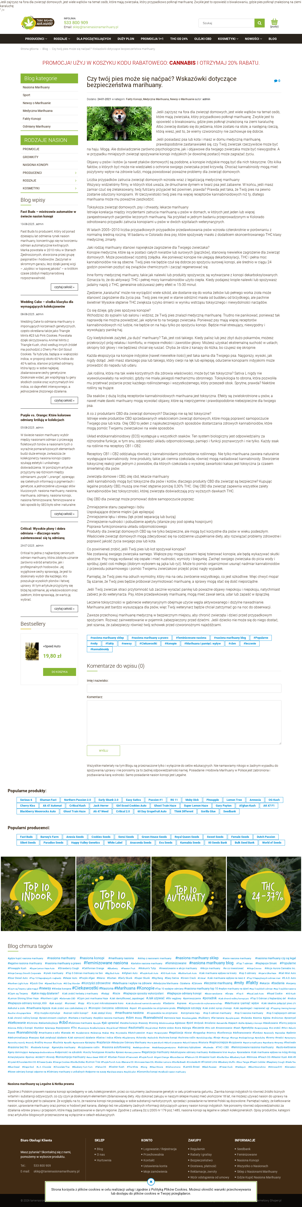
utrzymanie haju (191, 1013)
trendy (51, 1057)
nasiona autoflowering (116, 1047)
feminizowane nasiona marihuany (253, 1047)
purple (97, 1023)
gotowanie (79, 1042)
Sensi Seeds (126, 836)
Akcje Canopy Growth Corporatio (25, 973)
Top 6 (240, 993)
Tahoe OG (101, 1067)
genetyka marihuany (64, 1047)
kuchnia (58, 1042)
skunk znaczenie (174, 1042)
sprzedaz (280, 1033)
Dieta (118, 1037)
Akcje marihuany (211, 968)
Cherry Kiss (27, 805)
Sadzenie (169, 1003)
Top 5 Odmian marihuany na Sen (85, 973)
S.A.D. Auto (290, 978)
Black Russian (210, 1067)
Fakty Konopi (32, 118)
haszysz (34, 1037)
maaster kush (208, 1057)
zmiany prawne (133, 1052)
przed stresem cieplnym (54, 1018)
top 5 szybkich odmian (262, 989)
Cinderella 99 (194, 1062)
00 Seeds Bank (217, 842)
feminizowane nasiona (107, 962)
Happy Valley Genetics (85, 842)
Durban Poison (117, 1057)
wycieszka (122, 1033)
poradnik (211, 998)
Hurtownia (104, 1160)
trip (113, 1033)
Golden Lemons (163, 1062)
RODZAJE (29, 180)
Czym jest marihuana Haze (93, 998)
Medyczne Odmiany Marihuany (129, 1042)
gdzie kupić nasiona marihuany (26, 958)
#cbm (232, 643)
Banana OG (128, 1062)
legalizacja (176, 1032)
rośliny (39, 1042)
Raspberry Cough (276, 1062)
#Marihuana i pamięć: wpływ (202, 643)
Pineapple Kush (17, 968)
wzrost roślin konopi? (76, 1013)
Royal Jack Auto (256, 993)
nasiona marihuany (62, 958)
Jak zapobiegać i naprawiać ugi (252, 1008)
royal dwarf (113, 1028)
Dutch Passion (266, 836)
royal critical (152, 1028)
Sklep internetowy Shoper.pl (264, 1200)
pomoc (30, 1057)
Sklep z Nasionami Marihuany (257, 1171)
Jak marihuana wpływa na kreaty (219, 973)
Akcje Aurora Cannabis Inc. (281, 968)
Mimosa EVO (276, 1067)
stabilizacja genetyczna (164, 1047)
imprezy (279, 1042)
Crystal (12, 1062)
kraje (217, 1037)
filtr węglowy (174, 998)
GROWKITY (30, 157)
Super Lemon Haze (196, 805)
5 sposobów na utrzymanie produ (158, 1008)
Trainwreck (132, 1057)
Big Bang (158, 978)
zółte (242, 1023)
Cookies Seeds (101, 836)
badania (279, 983)
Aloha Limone (173, 1067)
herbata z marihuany (81, 1018)
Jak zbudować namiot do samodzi (144, 1003)
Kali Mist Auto (288, 973)
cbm (131, 1017)
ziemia (258, 1018)
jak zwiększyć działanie (54, 1037)
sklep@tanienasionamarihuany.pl (95, 27)
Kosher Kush (117, 1066)
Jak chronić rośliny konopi (23, 1018)
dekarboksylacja (49, 1023)
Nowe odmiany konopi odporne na (27, 1071)
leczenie (199, 1027)
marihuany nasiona (122, 958)
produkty (260, 1037)
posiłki (68, 1042)
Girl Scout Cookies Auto (131, 805)
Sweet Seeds (215, 836)
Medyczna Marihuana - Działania (172, 983)
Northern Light (50, 998)
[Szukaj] (259, 23)
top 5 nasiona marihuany (249, 1013)
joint (190, 1023)
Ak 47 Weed (100, 811)
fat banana (218, 1018)
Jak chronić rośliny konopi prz (234, 998)
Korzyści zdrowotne (97, 983)
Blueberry (113, 968)
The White (133, 1067)
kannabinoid (154, 1018)
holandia (247, 1018)
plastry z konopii (254, 1023)
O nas (101, 1154)
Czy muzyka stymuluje (48, 1013)
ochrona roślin (187, 1037)
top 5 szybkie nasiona (285, 989)
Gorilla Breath (179, 1062)
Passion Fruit (128, 968)
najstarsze (104, 1042)
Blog (100, 1149)
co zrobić (276, 1028)
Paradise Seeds (53, 842)
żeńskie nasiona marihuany (147, 963)
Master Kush (280, 1057)
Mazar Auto (71, 978)
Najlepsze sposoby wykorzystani (144, 993)
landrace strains (115, 1072)
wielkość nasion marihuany (173, 1072)
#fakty (109, 643)
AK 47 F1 (269, 805)
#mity (94, 643)
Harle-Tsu (291, 1062)
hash (237, 1028)
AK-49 (292, 1057)
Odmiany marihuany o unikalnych (66, 1071)
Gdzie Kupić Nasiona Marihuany (259, 1177)
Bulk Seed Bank (244, 842)
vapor (150, 1033)
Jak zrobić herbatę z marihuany (81, 993)
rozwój (30, 1042)
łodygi (106, 993)
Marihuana (126, 988)
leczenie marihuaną (219, 983)
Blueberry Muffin (227, 1062)
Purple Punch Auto (111, 1062)
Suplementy (129, 1037)
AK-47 (104, 1057)
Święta (230, 993)
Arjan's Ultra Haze (268, 973)
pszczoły (269, 1033)
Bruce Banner (177, 1057)
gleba (267, 1018)
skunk (293, 1028)
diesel (124, 1028)
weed (12, 1032)
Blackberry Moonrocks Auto (38, 811)
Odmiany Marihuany (37, 126)
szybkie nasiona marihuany (109, 1018)
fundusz (258, 1032)
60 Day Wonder (72, 983)
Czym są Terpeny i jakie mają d (23, 989)
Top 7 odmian (245, 963)
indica (292, 998)
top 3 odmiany (248, 973)
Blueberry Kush (238, 1057)
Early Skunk (126, 978)
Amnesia (255, 799)
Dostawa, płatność (203, 1166)
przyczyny (291, 1037)
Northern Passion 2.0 (77, 799)
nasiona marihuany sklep (198, 958)
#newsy (127, 643)
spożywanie (63, 1028)
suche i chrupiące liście (20, 1013)
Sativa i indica (105, 1037)
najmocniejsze (219, 1042)
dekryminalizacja (18, 1037)
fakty (253, 982)
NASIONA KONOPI (35, 165)
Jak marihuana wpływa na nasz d (227, 978)
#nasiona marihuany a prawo (150, 637)
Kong (144, 1067)
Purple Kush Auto (149, 973)
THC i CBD (223, 1047)
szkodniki (153, 1037)
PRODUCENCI (32, 173)
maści (280, 1037)
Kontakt (149, 1160)
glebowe (180, 1023)
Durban (112, 978)
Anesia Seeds (75, 836)
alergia (187, 1028)
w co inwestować (234, 968)
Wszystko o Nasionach (252, 1166)
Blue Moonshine (258, 1067)
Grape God (28, 1067)
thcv (285, 1028)
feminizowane (176, 963)
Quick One (37, 983)
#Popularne (261, 637)
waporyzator (162, 1033)
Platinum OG (192, 1057)
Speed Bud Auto (54, 983)
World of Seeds (271, 842)
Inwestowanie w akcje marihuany (179, 968)
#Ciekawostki (148, 643)
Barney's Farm (49, 836)
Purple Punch (146, 1057)
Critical (202, 978)
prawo (120, 1052)
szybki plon (130, 1072)
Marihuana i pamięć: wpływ (242, 1003)
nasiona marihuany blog (212, 963)
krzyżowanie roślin (89, 1047)
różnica (12, 1028)
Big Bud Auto (113, 973)
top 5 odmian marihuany (218, 1013)
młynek (200, 1023)
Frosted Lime (210, 1062)
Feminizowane (247, 1154)
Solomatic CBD (68, 998)
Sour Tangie (243, 1062)
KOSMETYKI (31, 188)
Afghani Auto (130, 973)
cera (178, 1028)
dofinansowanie (242, 1032)
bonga (234, 1037)
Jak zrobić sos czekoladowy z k (70, 1008)
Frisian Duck (227, 1067)
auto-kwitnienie (287, 1047)
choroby (142, 1037)
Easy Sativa (133, 799)
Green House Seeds (154, 836)
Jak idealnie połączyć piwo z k (279, 1003)
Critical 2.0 (123, 811)
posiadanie (244, 1052)
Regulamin (197, 1149)
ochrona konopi (169, 1037)
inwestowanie (224, 1028)
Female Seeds (240, 836)
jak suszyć (56, 1003)
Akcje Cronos (254, 968)
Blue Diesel (14, 1067)
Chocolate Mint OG (27, 1062)
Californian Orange (94, 968)
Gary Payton (223, 805)
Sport (26, 95)
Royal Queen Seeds (187, 836)
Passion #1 (156, 799)
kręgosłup (200, 1032)
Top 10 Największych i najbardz (46, 978)
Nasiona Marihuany (36, 87)
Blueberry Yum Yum (83, 1067)
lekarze (265, 983)
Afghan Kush (247, 805)
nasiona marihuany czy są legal (276, 958)
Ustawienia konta (155, 1166)
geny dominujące (18, 1052)
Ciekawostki (86, 988)
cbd (64, 1022)
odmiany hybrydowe (190, 1047)
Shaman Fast (48, 799)
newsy (46, 988)
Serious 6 (26, 799)
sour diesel (93, 1057)
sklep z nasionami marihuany (155, 958)
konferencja (225, 1032)
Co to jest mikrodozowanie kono (105, 1003)
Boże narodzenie (214, 993)
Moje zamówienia (155, 1171)
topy (82, 1003)
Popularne (289, 963)
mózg (293, 1052)
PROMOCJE (31, 149)
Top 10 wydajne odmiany (170, 988)
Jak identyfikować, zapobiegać (127, 998)
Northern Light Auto (18, 983)
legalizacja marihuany (156, 1052)
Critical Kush (77, 805)
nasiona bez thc (18, 1047)
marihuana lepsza (39, 1008)
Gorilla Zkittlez (78, 1062)
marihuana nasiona (130, 1013)
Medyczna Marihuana (38, 111)
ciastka (111, 1052)
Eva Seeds (165, 842)
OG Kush (274, 799)
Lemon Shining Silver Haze (24, 998)
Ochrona (33, 1023)
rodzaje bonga (247, 1037)
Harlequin (241, 1067)
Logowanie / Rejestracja (160, 1149)
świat (189, 1032)
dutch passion (137, 1032)
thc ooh (211, 1028)
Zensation (291, 1067)
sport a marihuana (253, 1042)
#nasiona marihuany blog (230, 637)
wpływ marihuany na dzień (234, 988)
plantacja (50, 1028)
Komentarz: (95, 697)
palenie (292, 1032)
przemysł (291, 1018)
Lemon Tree (234, 799)
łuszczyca (84, 1028)
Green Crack (189, 978)
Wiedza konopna (62, 988)
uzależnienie (83, 1033)
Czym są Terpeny (18, 993)
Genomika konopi (148, 1071)
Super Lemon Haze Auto (43, 968)
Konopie (147, 988)
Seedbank (229, 811)
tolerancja (96, 1033)
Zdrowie (197, 983)
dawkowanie (271, 1023)
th (74, 1033)
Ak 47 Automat (52, 805)
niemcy (212, 1032)
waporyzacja (262, 1028)
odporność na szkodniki (69, 1052)
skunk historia (190, 1042)
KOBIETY (41, 1057)
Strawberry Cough (69, 968)
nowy (139, 1018)
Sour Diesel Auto (18, 978)
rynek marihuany (54, 973)
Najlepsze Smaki (267, 963)
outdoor (40, 1028)
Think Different (183, 811)
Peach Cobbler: (258, 1062)
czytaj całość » (64, 287)
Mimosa (252, 1057)
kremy (271, 1037)
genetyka (248, 1027)
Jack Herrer (101, 805)
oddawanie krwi (218, 1052)
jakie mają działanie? (46, 993)
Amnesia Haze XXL (145, 1062)
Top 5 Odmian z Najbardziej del (269, 998)
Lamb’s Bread (192, 1066)
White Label (115, 842)
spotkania (268, 1042)
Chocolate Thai (62, 1067)
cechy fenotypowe (94, 1052)
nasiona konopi (93, 958)
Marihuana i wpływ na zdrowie (133, 983)
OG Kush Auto (169, 973)
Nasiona (107, 988)
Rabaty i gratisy (201, 1154)
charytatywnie (17, 1057)
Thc (75, 1027)
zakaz (106, 1033)
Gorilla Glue (208, 811)
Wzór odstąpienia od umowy (209, 1177)
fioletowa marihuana (81, 1023)
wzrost (48, 1042)
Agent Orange (162, 1057)
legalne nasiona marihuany (25, 963)
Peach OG (265, 1057)
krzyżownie (236, 1042)
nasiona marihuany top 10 (202, 988)
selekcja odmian (142, 1047)
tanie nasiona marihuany (237, 958)
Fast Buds (26, 836)
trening (154, 1023)
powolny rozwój (17, 1042)
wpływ (232, 1052)
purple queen (233, 1018)
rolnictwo (278, 1018)
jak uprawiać (111, 1023)
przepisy (91, 1042)
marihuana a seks (50, 1032)
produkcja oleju (205, 1037)
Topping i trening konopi (284, 1008)
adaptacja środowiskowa (42, 1052)
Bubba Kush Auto (188, 973)
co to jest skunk (156, 1042)
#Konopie (171, 643)
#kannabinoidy (99, 649)
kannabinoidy (28, 1032)
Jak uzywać (156, 998)
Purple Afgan (88, 978)
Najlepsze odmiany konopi (185, 993)
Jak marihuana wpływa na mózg (270, 1052)
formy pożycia (288, 1023)
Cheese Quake (45, 1062)
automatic (137, 1027)
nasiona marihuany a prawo (64, 963)
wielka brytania (98, 1028)
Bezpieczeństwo (201, 1160)
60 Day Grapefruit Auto (152, 811)
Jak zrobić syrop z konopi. (218, 1008)
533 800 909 (76, 22)
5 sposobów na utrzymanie (163, 1013)
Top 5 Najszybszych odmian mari (264, 978)
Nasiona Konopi (248, 1160)
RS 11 (174, 799)
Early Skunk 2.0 (108, 799)
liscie (117, 993)
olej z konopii (26, 1028)
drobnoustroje (167, 1023)
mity (240, 982)
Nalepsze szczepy (190, 1008)
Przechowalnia (153, 1154)
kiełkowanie (18, 1023)
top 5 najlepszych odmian (282, 1013)
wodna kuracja (130, 1023)
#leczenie (250, 643)
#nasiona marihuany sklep (107, 637)
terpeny (292, 983)
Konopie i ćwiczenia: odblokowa (109, 1008)
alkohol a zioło (17, 1008)
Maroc (101, 978)
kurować (71, 1003)
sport (134, 1008)
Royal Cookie (275, 993)
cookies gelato (190, 1018)
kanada (67, 1032)
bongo (226, 1037)
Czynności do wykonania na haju (206, 1003)
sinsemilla (222, 1023)
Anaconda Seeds (140, 842)
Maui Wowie (157, 1067)
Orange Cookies (62, 1062)
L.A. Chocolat (44, 1067)
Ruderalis (209, 1047)
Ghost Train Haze (165, 805)
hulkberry (205, 1018)
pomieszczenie (193, 998)
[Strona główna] (38, 23)
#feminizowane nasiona (191, 637)
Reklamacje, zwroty (203, 1171)
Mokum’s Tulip (148, 968)
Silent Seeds (28, 842)
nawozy (144, 1023)
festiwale (291, 1042)
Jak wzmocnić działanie (82, 1037)
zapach (233, 1023)
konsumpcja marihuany (71, 1057)
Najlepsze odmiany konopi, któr (28, 1003)
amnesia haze (173, 1018)
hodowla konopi (40, 1047)
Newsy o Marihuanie (37, 103)
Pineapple (212, 799)
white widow (167, 1028)
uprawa (182, 1003)
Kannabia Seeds (190, 842)
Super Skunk (143, 978)
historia (204, 1042)
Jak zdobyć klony (102, 1013)
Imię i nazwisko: (97, 680)
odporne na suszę (96, 1071)
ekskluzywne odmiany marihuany (190, 1052)
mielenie (211, 1023)
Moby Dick (192, 799)
